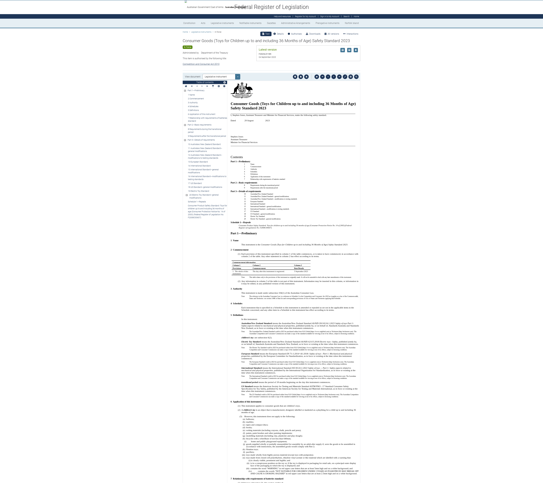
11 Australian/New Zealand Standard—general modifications (205, 149)
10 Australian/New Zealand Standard (204, 144)
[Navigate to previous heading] (197, 86)
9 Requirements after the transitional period (207, 136)
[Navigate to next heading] (202, 86)
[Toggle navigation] (225, 82)
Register (305, 16)
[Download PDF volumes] (301, 76)
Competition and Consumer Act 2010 (201, 64)
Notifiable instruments (250, 23)
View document (192, 76)
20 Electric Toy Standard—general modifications (204, 196)
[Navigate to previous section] (328, 76)
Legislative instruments (222, 23)
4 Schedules (193, 106)
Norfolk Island (352, 23)
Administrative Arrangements (295, 23)
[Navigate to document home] (316, 76)
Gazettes (271, 23)
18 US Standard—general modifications (205, 187)
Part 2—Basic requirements (199, 125)
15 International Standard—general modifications (203, 171)
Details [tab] (280, 34)
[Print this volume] (350, 76)
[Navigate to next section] (333, 76)
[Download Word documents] (306, 76)
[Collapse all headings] (224, 86)
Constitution (189, 23)
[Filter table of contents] (213, 86)
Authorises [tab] (296, 34)
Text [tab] (267, 34)
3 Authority (193, 102)
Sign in (329, 16)
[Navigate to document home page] (186, 86)
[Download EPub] (295, 76)
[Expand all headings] (219, 86)
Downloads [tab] (314, 34)
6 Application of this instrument (201, 114)
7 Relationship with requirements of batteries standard (207, 119)
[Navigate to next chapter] (339, 76)
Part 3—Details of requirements (201, 140)
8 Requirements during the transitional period (204, 130)
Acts (203, 23)
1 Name (191, 95)
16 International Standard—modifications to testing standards (207, 177)
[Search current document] (356, 76)
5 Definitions (193, 110)
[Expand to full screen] (345, 76)
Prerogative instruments (327, 23)
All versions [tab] (333, 34)
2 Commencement (196, 99)
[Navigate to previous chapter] (322, 76)
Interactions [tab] (352, 34)
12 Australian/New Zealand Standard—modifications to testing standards (205, 156)
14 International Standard (199, 166)
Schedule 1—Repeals (197, 202)
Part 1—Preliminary (196, 90)
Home (185, 32)
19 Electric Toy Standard (198, 191)
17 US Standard (195, 183)
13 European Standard (198, 162)
